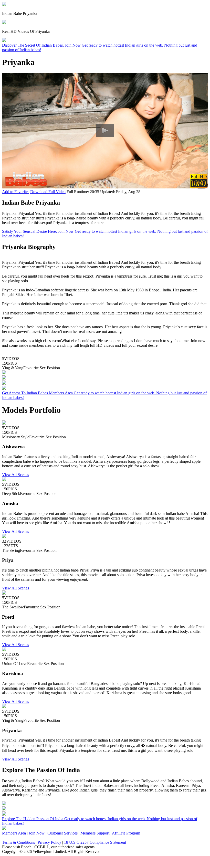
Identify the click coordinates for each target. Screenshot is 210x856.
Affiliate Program (126, 833)
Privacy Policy (49, 842)
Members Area (14, 833)
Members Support (94, 833)
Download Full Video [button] (48, 191)
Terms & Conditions (18, 842)
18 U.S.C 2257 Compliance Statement (95, 842)
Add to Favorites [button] (15, 191)
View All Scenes (15, 474)
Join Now (37, 833)
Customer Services (62, 833)
